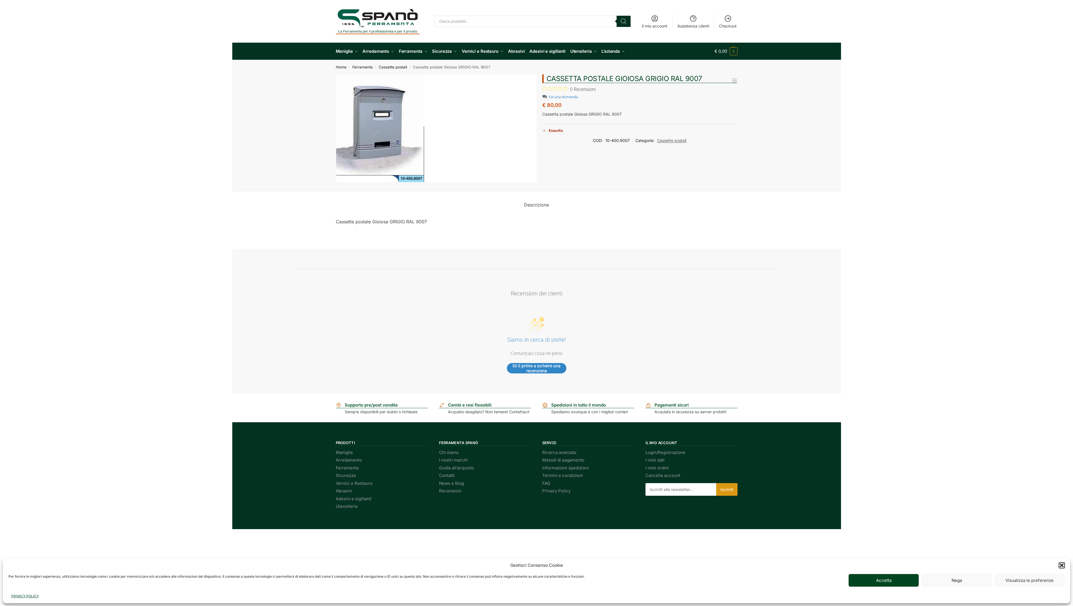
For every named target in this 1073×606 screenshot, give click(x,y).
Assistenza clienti (693, 26)
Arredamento (349, 460)
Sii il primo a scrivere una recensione (536, 368)
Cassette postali (393, 67)
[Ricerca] (624, 21)
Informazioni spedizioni (565, 467)
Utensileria (346, 506)
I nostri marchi (453, 460)
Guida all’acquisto (456, 467)
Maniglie (344, 452)
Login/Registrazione (665, 452)
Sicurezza (346, 475)
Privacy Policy (556, 490)
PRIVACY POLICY (25, 596)
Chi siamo (449, 452)
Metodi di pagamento (563, 460)
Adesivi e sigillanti (354, 498)
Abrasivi (344, 490)
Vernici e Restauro (354, 483)
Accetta (884, 580)
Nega (957, 580)
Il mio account (654, 26)
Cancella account (662, 475)
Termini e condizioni (562, 475)
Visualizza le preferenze (1029, 580)
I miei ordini (657, 467)
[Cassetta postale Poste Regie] (734, 80)
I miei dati (655, 460)
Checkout (728, 26)
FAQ (546, 483)
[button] (1062, 565)
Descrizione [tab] (536, 205)
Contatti (447, 475)
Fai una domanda (563, 97)
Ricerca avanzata (559, 452)
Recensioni (450, 490)
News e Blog (451, 483)
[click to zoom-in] (436, 128)
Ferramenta (362, 67)
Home (341, 67)
